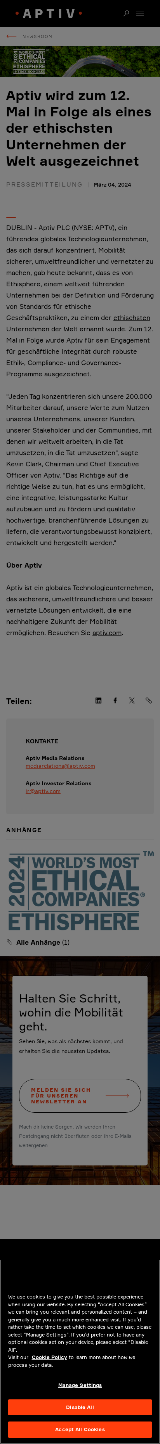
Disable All (80, 1407)
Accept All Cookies (79, 1429)
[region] (80, 1351)
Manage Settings (80, 1385)
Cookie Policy (49, 1357)
